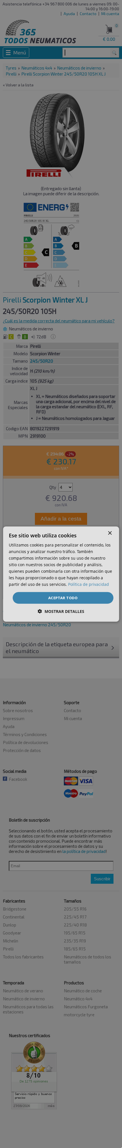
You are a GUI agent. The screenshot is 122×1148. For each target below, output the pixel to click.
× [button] (110, 533)
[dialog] (61, 574)
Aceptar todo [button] (63, 597)
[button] (61, 611)
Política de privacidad (88, 584)
